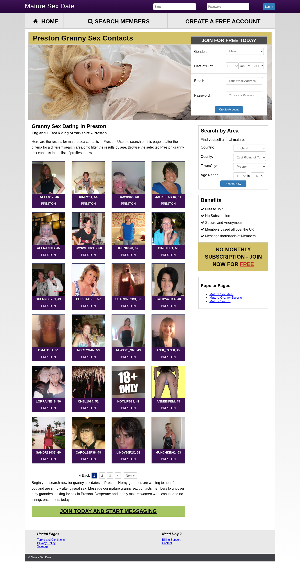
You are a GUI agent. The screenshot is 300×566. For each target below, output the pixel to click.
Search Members (121, 21)
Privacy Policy (46, 543)
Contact (167, 543)
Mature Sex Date (49, 6)
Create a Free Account (222, 21)
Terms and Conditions (51, 539)
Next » (130, 475)
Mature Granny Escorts (226, 297)
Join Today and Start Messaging (108, 511)
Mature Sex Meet (221, 294)
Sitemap (42, 546)
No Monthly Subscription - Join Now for (233, 256)
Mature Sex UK (220, 301)
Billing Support (171, 539)
